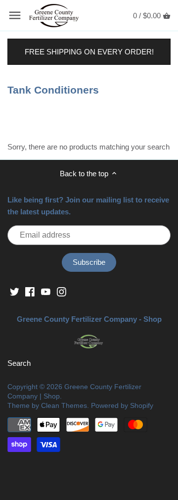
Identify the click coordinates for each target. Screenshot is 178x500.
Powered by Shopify (122, 405)
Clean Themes (64, 405)
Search (19, 363)
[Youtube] (45, 291)
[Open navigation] (14, 15)
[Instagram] (61, 291)
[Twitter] (14, 291)
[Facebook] (30, 291)
